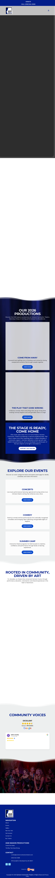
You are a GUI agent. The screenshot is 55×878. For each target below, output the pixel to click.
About (7, 823)
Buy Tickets (27, 784)
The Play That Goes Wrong (13, 848)
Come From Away (10, 845)
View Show (27, 367)
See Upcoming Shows (14, 187)
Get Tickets (11, 258)
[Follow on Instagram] (7, 864)
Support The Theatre (27, 448)
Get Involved (9, 833)
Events (7, 825)
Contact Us (9, 836)
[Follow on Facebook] (9, 864)
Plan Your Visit (9, 830)
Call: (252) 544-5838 (28, 4)
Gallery (7, 828)
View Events (27, 500)
